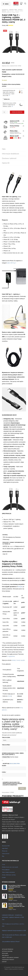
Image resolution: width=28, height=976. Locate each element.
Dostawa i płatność (9, 158)
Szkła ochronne (5, 853)
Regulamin (5, 953)
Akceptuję (11, 763)
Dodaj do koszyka (17, 112)
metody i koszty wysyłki (18, 660)
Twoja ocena (6, 737)
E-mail (4, 772)
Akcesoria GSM (6, 845)
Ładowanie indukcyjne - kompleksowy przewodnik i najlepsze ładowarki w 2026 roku (13, 917)
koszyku (20, 586)
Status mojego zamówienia (8, 872)
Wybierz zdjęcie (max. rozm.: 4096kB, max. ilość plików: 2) (13, 754)
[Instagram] (3, 835)
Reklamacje (5, 955)
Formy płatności (6, 869)
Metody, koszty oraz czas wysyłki (10, 867)
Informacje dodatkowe (10, 154)
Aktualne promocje (7, 949)
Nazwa (4, 765)
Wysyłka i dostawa (7, 951)
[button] (21, 91)
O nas (3, 864)
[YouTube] (5, 835)
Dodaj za (7, 99)
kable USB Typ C (11, 263)
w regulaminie (11, 656)
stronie (9, 696)
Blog (3, 856)
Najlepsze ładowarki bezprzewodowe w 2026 (14, 930)
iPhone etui (4, 851)
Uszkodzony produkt (8, 959)
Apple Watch (5, 848)
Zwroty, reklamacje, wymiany (9, 874)
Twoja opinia (6, 744)
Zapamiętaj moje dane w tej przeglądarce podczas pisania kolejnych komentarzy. (12, 783)
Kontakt (4, 877)
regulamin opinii (14, 763)
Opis (3, 149)
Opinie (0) (5, 163)
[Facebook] (7, 835)
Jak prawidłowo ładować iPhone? (11, 941)
